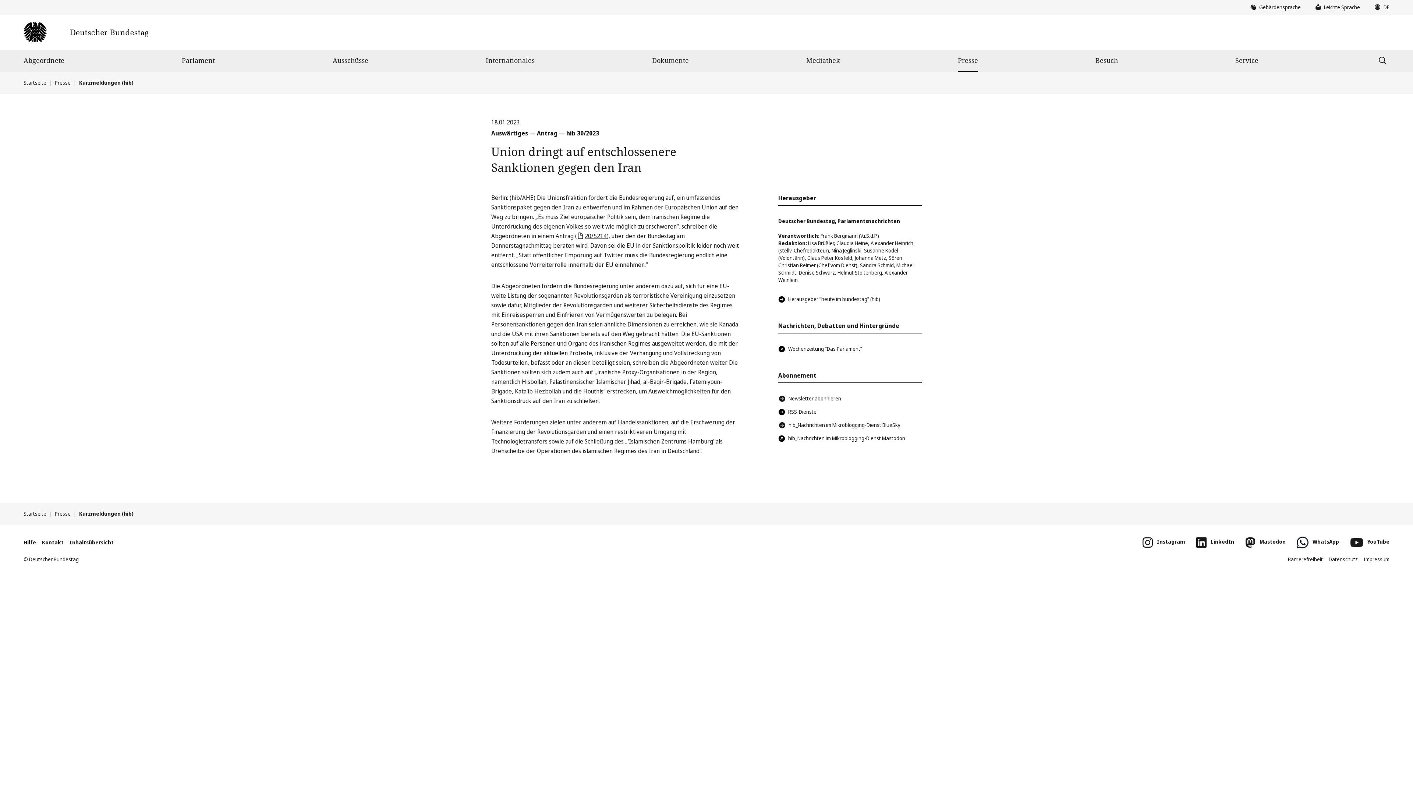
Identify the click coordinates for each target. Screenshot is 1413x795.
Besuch (1106, 60)
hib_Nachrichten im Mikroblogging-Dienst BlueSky (844, 424)
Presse (968, 60)
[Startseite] (86, 32)
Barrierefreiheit (1305, 559)
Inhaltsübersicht (92, 542)
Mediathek (823, 60)
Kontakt (53, 542)
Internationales (510, 60)
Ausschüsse (350, 60)
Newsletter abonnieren (815, 398)
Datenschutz (1343, 559)
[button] (1380, 7)
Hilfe (30, 542)
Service (1246, 60)
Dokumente (670, 60)
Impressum (1376, 559)
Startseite (35, 82)
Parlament (198, 60)
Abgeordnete (44, 60)
